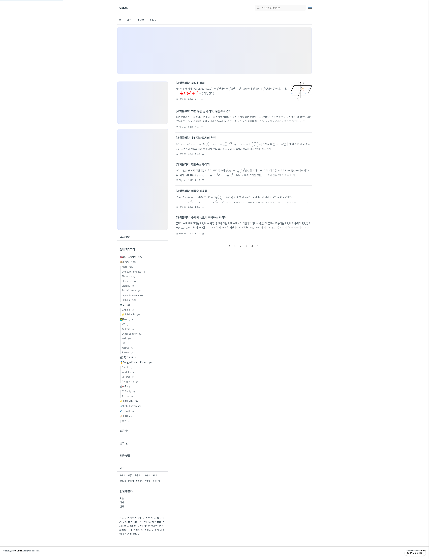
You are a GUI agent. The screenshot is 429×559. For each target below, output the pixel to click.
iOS (126, 324)
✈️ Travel (127, 411)
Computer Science (133, 272)
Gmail (127, 367)
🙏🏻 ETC (126, 416)
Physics (128, 276)
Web (126, 338)
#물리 (131, 481)
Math (127, 267)
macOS (128, 348)
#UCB (123, 481)
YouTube (128, 372)
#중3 (130, 475)
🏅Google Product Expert (136, 362)
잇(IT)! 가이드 (128, 357)
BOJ (126, 343)
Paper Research (132, 295)
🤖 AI (125, 386)
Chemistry (130, 281)
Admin (153, 20)
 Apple (128, 310)
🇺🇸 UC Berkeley (131, 257)
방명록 (140, 20)
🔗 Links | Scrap (130, 406)
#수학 (147, 475)
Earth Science (131, 290)
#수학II (139, 475)
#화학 (155, 475)
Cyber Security (132, 334)
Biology (128, 286)
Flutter (127, 352)
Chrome (128, 377)
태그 (129, 20)
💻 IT (125, 305)
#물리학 (157, 481)
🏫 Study (128, 262)
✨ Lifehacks (129, 401)
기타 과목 (129, 300)
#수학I (139, 481)
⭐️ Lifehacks (131, 314)
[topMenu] (310, 7)
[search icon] (258, 8)
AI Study (128, 391)
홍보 (126, 421)
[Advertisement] (214, 50)
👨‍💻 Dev (126, 319)
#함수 (148, 481)
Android (128, 329)
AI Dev (127, 396)
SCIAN (124, 8)
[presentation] (217, 89)
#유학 (123, 475)
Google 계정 (130, 381)
